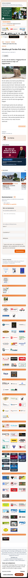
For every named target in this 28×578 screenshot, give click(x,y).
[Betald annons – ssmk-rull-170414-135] (22, 490)
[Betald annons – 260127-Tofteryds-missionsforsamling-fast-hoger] (6, 404)
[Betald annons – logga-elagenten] (22, 359)
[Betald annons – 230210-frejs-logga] (6, 374)
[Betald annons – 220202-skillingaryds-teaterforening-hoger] (14, 523)
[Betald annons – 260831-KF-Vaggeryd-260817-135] (6, 290)
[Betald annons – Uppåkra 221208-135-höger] (6, 434)
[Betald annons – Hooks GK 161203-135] (22, 477)
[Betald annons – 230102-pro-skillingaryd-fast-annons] (14, 511)
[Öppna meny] (25, 37)
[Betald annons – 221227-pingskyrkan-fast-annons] (6, 398)
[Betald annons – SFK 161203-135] (6, 484)
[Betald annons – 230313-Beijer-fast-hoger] (6, 365)
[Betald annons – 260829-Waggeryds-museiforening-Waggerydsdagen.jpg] (22, 270)
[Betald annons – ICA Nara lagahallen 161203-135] (14, 309)
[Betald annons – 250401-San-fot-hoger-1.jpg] (14, 344)
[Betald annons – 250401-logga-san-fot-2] (14, 325)
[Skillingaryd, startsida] (14, 36)
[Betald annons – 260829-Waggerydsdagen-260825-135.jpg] (14, 270)
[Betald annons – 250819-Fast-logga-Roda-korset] (6, 359)
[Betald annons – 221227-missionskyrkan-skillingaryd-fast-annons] (14, 398)
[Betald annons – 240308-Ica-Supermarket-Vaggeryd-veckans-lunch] (22, 309)
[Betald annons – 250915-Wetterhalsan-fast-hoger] (23, 29)
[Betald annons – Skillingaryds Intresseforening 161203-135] (14, 505)
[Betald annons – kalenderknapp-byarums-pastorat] (5, 29)
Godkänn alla (19, 574)
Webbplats (5, 238)
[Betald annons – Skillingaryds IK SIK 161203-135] (14, 490)
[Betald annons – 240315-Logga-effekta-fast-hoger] (6, 324)
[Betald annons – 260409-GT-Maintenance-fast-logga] (6, 350)
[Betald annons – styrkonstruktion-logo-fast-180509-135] (6, 440)
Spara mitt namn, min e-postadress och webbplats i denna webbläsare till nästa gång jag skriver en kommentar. (14, 246)
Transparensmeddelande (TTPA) (8, 25)
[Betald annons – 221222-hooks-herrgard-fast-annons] (6, 309)
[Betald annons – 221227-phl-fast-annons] (14, 29)
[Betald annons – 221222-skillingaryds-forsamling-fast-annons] (22, 411)
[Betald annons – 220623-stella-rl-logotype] (6, 383)
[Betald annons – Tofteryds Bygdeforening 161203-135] (22, 505)
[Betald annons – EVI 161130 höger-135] (22, 434)
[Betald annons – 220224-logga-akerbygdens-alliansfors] (6, 411)
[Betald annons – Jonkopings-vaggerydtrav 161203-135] (6, 496)
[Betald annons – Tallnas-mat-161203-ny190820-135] (14, 315)
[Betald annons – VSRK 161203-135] (14, 484)
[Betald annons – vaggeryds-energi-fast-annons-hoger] (6, 539)
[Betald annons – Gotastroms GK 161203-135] (6, 477)
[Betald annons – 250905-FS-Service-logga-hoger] (14, 338)
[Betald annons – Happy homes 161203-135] (14, 359)
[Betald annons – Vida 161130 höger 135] (22, 447)
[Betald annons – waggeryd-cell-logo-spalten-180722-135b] (6, 447)
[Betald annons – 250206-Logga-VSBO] (14, 390)
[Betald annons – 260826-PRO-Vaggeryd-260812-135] (6, 270)
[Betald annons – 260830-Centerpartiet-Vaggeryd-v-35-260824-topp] (14, 13)
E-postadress (6, 232)
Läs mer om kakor (6, 571)
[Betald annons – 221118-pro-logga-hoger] (22, 523)
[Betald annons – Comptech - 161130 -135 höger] (14, 434)
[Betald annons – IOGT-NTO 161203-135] (22, 511)
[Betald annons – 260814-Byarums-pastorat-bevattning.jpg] (6, 300)
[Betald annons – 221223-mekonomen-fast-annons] (22, 426)
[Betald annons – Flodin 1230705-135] (6, 390)
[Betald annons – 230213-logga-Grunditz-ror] (22, 344)
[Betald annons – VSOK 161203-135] (22, 484)
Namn (5, 226)
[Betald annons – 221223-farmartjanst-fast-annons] (14, 350)
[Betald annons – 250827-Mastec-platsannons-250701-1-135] (6, 280)
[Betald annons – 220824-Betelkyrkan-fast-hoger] (14, 404)
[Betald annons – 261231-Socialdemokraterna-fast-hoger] (14, 457)
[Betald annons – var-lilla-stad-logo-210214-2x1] (14, 365)
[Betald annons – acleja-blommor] (22, 365)
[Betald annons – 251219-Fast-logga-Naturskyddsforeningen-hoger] (6, 523)
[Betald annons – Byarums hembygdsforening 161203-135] (6, 517)
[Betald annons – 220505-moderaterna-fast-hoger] (22, 457)
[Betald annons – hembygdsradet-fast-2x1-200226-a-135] (6, 511)
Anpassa (22, 571)
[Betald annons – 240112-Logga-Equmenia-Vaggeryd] (14, 411)
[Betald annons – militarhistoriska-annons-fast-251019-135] (6, 505)
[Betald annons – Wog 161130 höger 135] (14, 447)
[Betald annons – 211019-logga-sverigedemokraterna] (6, 466)
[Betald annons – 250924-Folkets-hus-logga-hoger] (14, 374)
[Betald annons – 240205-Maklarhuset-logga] (14, 383)
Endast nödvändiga (8, 574)
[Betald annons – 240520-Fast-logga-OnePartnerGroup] (22, 383)
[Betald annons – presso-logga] (14, 440)
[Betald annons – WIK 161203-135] (6, 490)
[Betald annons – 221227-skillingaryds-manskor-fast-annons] (22, 517)
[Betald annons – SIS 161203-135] (14, 477)
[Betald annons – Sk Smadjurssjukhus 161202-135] (22, 338)
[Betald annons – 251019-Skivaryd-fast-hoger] (14, 517)
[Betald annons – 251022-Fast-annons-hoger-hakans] (6, 331)
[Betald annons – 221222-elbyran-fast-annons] (22, 331)
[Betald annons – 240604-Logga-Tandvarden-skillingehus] (22, 324)
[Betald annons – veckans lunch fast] (6, 315)
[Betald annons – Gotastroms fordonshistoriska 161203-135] (6, 530)
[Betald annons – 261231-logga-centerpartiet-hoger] (6, 457)
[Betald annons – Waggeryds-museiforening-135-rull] (14, 530)
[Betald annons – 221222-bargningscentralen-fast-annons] (6, 426)
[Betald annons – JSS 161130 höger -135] (22, 440)
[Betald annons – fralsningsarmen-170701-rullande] (22, 404)
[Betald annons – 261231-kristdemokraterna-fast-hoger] (14, 467)
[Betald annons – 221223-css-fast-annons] (6, 344)
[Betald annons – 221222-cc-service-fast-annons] (14, 426)
